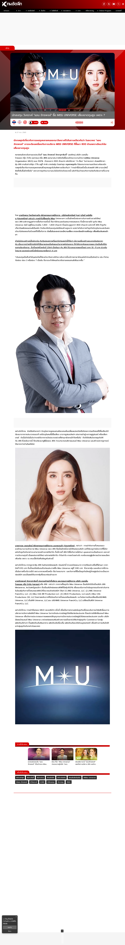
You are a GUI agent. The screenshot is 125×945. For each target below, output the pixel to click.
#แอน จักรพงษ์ (21, 782)
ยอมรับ (10, 927)
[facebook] (104, 4)
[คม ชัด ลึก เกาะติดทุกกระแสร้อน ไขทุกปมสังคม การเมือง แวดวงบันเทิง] (62, 4)
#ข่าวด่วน (40, 777)
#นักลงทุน (50, 782)
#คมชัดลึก (50, 777)
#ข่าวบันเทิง (61, 777)
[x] (109, 4)
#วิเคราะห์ (33, 782)
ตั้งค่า (9, 931)
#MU (69, 782)
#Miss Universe (89, 777)
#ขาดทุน (61, 782)
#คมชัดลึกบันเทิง (74, 777)
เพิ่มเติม (5, 923)
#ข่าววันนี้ (30, 777)
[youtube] (114, 4)
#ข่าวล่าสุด (20, 777)
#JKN (42, 782)
